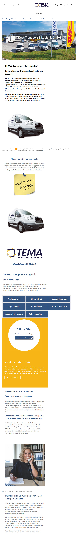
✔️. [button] (43, 150)
